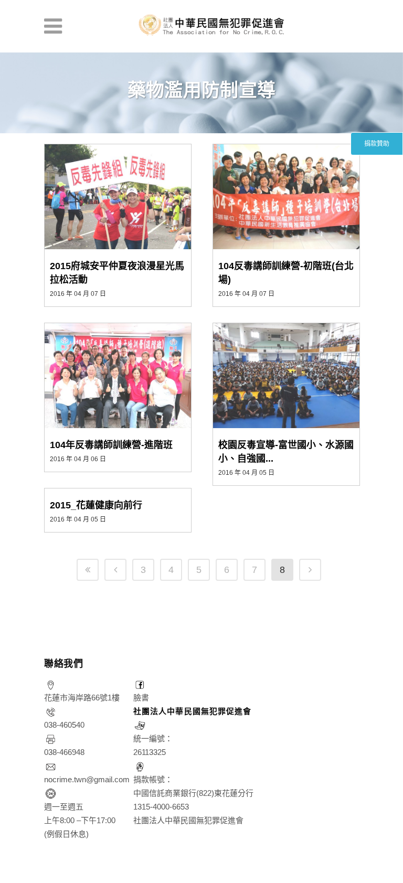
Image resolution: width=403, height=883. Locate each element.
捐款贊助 (376, 143)
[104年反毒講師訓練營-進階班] (118, 375)
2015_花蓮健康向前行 (96, 505)
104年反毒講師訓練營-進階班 (111, 445)
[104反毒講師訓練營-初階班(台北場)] (286, 196)
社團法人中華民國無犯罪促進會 (192, 711)
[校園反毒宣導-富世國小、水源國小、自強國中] (286, 375)
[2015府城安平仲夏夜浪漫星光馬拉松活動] (118, 196)
